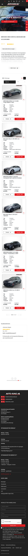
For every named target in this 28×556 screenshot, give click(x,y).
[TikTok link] (19, 1)
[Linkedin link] (14, 1)
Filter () (7, 82)
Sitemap (2, 545)
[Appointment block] (27, 30)
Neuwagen (3, 481)
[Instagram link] (16, 1)
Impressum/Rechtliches (6, 547)
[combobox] (21, 81)
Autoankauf (3, 488)
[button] (7, 380)
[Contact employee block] (27, 27)
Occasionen (3, 484)
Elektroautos (3, 486)
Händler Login (19, 547)
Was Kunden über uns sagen (8, 48)
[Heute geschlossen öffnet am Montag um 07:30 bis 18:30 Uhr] (27, 10)
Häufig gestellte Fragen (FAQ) (7, 493)
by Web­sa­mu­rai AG (5, 550)
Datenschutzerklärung (19, 534)
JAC (2, 491)
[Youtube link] (9, 1)
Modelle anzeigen (9, 21)
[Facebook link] (11, 1)
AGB (13, 547)
